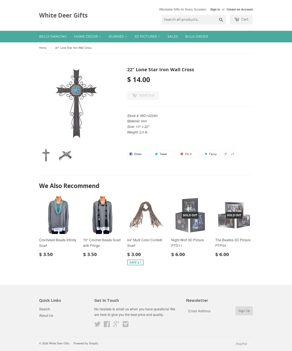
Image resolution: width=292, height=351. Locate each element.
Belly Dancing (53, 36)
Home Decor (86, 36)
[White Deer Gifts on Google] (116, 325)
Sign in (215, 9)
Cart (244, 19)
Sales (173, 36)
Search (44, 309)
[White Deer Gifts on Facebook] (107, 325)
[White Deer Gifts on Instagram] (125, 325)
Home (42, 48)
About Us (46, 315)
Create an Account (240, 9)
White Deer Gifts (63, 15)
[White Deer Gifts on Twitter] (97, 325)
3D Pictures (146, 36)
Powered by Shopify (86, 343)
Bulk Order (196, 36)
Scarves (117, 36)
